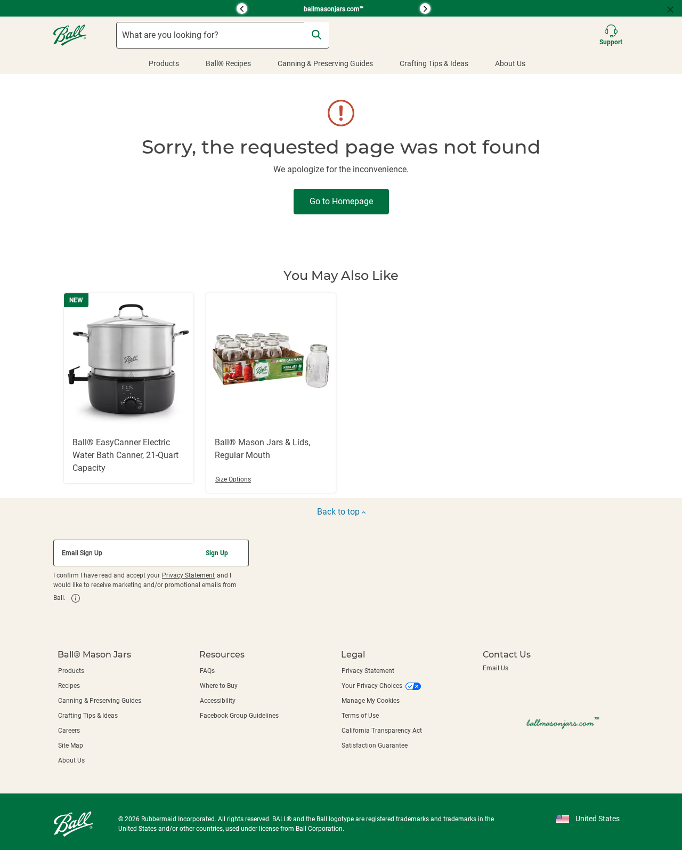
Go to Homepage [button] (341, 201)
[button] (146, 8)
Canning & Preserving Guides (325, 63)
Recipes (69, 685)
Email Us (495, 668)
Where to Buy (219, 685)
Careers (69, 730)
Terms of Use (360, 715)
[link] (76, 598)
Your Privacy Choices (372, 685)
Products (164, 63)
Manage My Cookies (371, 700)
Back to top (339, 512)
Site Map (70, 745)
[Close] (674, 8)
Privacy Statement (188, 575)
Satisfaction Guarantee (375, 745)
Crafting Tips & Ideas (434, 63)
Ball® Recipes (228, 63)
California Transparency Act (382, 730)
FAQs (207, 671)
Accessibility (218, 700)
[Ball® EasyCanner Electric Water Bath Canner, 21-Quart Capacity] (128, 388)
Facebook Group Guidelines (239, 715)
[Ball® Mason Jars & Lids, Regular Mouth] (271, 393)
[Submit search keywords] (316, 34)
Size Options (233, 479)
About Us (510, 63)
